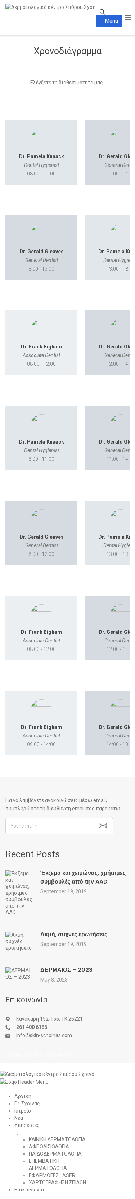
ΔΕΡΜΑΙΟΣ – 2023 (66, 970)
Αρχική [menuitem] (22, 1096)
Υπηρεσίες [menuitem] (27, 1125)
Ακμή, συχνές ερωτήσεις (73, 934)
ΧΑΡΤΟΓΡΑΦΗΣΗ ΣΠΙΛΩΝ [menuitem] (57, 1182)
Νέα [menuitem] (18, 1118)
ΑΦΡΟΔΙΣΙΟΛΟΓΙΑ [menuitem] (49, 1146)
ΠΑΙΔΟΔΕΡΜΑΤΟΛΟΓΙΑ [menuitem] (55, 1154)
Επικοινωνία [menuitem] (29, 1190)
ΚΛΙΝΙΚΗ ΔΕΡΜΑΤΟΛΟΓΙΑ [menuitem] (57, 1139)
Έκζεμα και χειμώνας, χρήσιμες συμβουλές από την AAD (83, 877)
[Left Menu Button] (7, 1066)
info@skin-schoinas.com (44, 1035)
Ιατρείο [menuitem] (22, 1111)
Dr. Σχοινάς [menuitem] (27, 1103)
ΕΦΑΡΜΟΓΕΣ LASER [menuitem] (52, 1175)
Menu (111, 21)
